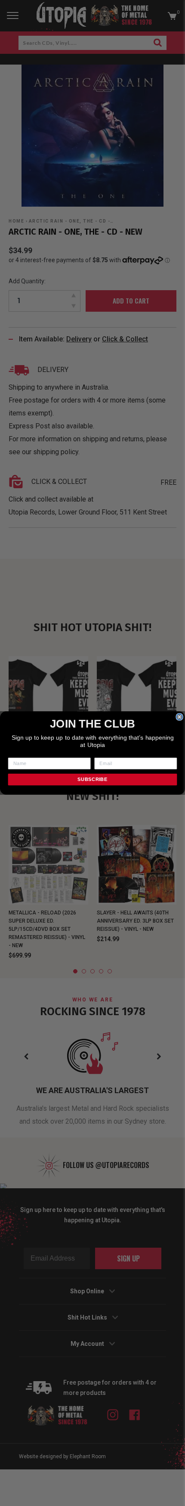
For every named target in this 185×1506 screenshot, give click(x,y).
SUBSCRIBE (92, 779)
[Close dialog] (179, 717)
